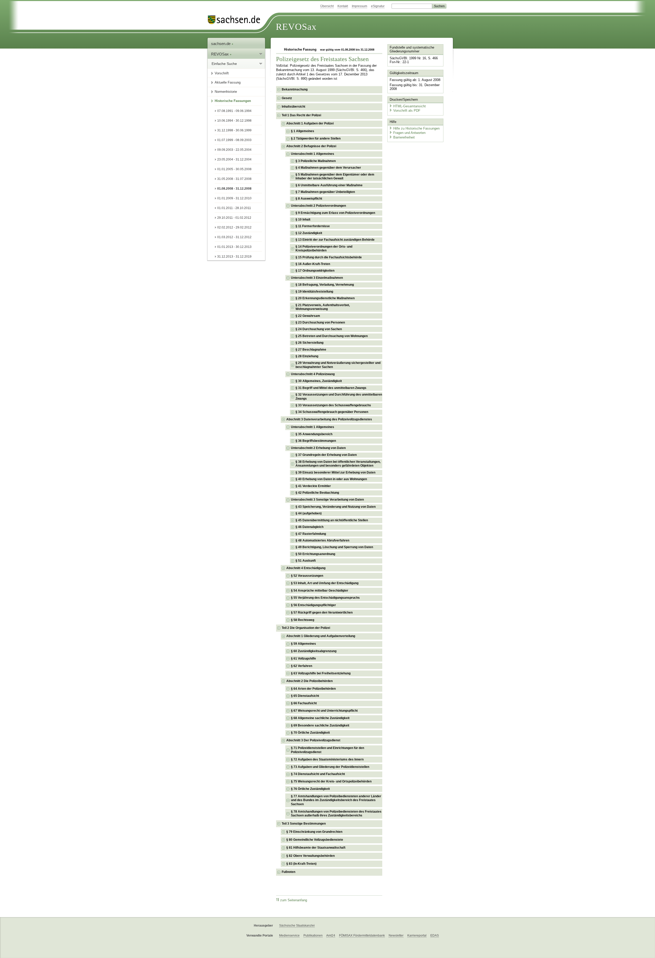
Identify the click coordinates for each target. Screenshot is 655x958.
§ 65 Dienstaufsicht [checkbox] (305, 696)
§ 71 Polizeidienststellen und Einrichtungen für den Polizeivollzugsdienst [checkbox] (327, 750)
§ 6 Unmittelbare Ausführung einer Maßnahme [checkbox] (329, 185)
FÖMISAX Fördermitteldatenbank (362, 935)
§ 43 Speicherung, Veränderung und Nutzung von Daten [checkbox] (336, 507)
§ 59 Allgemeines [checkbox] (303, 643)
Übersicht (327, 6)
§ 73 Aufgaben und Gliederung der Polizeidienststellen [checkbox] (330, 767)
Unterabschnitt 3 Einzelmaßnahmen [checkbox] (317, 278)
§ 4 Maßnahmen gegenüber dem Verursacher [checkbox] (328, 167)
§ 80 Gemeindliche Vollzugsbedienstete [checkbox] (314, 839)
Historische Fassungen (233, 101)
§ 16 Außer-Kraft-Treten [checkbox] (313, 264)
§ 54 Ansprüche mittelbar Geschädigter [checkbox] (319, 590)
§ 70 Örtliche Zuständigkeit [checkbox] (310, 732)
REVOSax (296, 27)
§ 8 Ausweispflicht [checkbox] (309, 198)
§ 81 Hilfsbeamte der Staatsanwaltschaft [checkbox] (315, 847)
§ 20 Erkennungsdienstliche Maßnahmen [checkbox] (325, 298)
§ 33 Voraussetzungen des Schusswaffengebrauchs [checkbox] (333, 405)
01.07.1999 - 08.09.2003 (234, 140)
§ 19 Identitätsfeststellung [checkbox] (314, 291)
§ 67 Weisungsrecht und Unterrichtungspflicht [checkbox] (324, 710)
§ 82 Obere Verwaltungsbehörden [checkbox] (310, 856)
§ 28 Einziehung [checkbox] (307, 356)
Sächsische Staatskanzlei (297, 925)
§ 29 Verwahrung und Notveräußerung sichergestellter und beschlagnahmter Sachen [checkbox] (338, 365)
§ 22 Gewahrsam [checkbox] (308, 316)
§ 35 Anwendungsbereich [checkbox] (314, 434)
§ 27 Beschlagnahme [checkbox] (311, 349)
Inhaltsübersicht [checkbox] (293, 106)
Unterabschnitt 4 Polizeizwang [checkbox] (313, 374)
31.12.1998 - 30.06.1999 (234, 130)
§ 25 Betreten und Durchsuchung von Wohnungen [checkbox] (332, 336)
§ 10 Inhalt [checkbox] (303, 219)
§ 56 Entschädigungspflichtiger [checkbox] (313, 605)
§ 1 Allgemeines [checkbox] (302, 131)
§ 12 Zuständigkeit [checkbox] (309, 233)
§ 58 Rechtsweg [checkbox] (302, 620)
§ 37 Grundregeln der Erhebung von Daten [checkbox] (326, 455)
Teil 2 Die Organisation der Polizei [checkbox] (306, 628)
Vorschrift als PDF (406, 110)
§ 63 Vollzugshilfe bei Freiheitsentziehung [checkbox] (321, 673)
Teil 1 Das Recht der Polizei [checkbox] (301, 115)
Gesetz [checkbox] (287, 98)
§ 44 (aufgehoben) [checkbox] (309, 513)
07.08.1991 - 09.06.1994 (234, 111)
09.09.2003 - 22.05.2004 (234, 150)
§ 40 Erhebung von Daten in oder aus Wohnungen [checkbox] (331, 479)
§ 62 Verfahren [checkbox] (301, 666)
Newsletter (396, 935)
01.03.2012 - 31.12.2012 (234, 237)
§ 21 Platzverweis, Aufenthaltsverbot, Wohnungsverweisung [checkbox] (323, 307)
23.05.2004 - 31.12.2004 (234, 159)
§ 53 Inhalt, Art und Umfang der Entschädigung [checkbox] (324, 583)
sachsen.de (221, 43)
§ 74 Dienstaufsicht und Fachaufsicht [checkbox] (318, 774)
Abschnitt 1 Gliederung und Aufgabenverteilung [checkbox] (320, 636)
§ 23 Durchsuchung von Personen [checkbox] (320, 322)
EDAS (434, 935)
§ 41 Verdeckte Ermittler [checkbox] (313, 486)
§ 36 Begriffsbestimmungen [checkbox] (316, 441)
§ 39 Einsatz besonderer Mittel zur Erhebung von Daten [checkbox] (335, 472)
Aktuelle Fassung (228, 82)
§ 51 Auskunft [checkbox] (306, 560)
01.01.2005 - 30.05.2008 (234, 169)
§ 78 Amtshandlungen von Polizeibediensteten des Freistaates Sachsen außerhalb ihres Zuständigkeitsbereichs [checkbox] (336, 813)
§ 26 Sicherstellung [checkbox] (309, 342)
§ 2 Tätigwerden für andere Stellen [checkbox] (316, 138)
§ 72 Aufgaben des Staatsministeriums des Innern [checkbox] (327, 759)
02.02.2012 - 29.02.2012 (234, 227)
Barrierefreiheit (404, 137)
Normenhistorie (226, 92)
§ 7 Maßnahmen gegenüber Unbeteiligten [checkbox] (325, 192)
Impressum (359, 6)
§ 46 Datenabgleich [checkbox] (309, 527)
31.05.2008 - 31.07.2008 (234, 179)
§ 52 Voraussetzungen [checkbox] (307, 576)
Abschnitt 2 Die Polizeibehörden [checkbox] (309, 681)
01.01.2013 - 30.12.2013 (234, 247)
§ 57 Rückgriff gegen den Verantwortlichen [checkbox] (322, 612)
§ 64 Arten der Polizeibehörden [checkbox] (313, 688)
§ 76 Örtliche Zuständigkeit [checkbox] (310, 789)
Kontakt (342, 6)
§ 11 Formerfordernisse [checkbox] (313, 226)
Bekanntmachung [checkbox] (295, 89)
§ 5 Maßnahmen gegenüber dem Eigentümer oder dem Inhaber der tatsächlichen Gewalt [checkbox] (335, 176)
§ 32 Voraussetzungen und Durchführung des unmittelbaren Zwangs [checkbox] (339, 396)
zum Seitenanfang (293, 900)
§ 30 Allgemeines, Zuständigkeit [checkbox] (319, 381)
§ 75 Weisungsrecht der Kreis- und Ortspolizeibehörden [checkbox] (331, 781)
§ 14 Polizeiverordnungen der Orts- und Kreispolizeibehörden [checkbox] (324, 248)
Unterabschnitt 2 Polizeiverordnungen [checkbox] (318, 205)
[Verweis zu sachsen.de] (236, 19)
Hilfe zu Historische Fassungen (416, 128)
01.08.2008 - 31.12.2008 (234, 188)
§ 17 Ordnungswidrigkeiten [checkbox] (315, 270)
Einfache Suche (224, 64)
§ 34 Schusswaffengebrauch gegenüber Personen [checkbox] (332, 412)
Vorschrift (222, 73)
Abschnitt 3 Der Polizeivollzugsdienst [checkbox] (313, 740)
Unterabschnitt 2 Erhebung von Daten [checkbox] (318, 448)
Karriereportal (417, 935)
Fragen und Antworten (409, 133)
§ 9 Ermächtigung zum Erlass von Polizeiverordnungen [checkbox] (335, 213)
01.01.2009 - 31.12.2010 (234, 198)
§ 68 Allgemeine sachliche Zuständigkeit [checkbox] (320, 718)
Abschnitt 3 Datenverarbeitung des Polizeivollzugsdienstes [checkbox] (329, 419)
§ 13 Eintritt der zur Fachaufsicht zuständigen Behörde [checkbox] (335, 239)
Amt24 (330, 935)
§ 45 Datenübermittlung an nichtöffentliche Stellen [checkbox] (332, 520)
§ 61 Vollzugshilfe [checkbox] (303, 658)
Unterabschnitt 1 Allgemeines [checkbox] (312, 154)
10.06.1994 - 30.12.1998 (234, 120)
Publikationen (313, 935)
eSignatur (378, 6)
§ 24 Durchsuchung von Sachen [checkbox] (319, 329)
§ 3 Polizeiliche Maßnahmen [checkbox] (316, 161)
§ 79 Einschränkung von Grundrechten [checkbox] (314, 832)
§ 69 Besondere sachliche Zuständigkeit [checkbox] (320, 725)
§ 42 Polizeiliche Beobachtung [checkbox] (317, 492)
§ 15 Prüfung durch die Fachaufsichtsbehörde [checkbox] (329, 257)
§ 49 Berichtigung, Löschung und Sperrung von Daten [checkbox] (334, 547)
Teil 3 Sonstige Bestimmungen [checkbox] (304, 823)
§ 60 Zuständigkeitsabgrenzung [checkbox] (313, 651)
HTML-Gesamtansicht (409, 106)
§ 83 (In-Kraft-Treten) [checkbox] (301, 863)
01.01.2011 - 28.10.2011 (234, 208)
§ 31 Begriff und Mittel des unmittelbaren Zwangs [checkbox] (331, 388)
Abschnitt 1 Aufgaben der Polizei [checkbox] (310, 123)
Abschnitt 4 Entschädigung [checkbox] (305, 568)
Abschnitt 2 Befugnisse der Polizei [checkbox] (311, 146)
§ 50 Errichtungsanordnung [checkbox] (315, 554)
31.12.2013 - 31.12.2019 (234, 256)
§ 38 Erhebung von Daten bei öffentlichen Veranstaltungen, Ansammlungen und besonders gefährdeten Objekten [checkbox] (338, 464)
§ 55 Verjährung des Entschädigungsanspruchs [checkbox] (325, 597)
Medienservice (289, 935)
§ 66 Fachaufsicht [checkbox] (304, 703)
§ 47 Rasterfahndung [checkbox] (311, 534)
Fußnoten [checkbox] (288, 872)
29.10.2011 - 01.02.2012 (234, 218)
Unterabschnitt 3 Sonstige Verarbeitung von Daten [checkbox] (327, 499)
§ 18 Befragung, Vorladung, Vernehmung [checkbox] (325, 284)
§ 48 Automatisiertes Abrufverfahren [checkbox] (322, 540)
